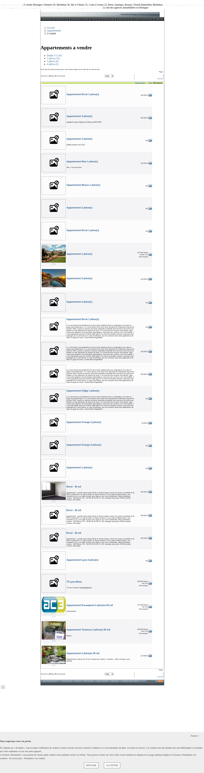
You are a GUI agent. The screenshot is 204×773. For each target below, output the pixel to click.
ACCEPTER (112, 765)
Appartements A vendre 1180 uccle (46, 8)
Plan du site (88, 681)
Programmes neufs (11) (79, 19)
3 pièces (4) (52, 61)
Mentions (114, 681)
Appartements (54, 30)
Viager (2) (159, 19)
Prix (150, 83)
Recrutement (67, 681)
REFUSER (91, 765)
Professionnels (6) (107, 19)
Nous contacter (102, 681)
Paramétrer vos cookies (34, 758)
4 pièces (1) (52, 64)
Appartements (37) (48, 19)
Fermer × (195, 736)
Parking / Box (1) (123, 19)
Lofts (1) (94, 19)
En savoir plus (16, 758)
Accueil (51, 27)
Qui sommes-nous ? (50, 681)
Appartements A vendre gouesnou (71, 8)
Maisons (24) (63, 19)
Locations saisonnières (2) (142, 19)
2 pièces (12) (53, 58)
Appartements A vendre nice (92, 8)
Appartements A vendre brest (172, 5)
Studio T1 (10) (54, 55)
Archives (78, 681)
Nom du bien (140, 83)
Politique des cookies (130, 681)
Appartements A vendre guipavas (23, 8)
